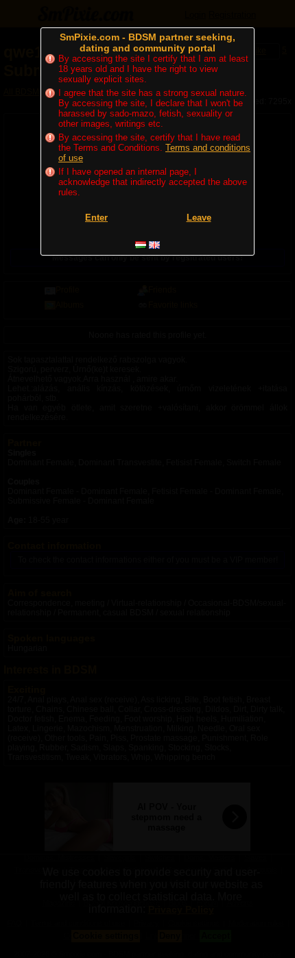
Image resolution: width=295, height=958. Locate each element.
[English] (154, 245)
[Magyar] (140, 245)
